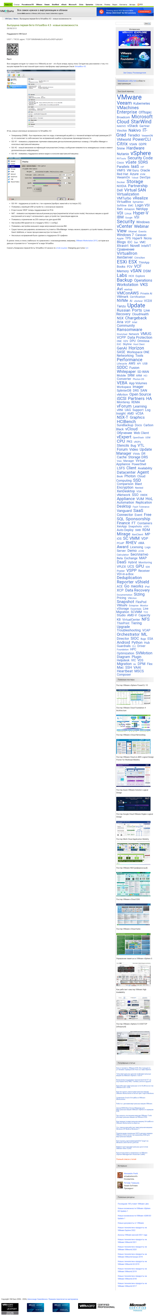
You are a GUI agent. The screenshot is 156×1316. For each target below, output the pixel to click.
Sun (136, 242)
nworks (137, 586)
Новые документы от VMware (131, 1223)
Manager (128, 460)
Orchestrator (128, 634)
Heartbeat (125, 671)
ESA (150, 639)
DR (143, 453)
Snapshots (135, 526)
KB (119, 619)
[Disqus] (60, 279)
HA (149, 398)
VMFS (121, 170)
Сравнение (125, 249)
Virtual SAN (135, 189)
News (15, 19)
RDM (146, 530)
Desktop (124, 506)
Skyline (127, 344)
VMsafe (122, 605)
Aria (120, 322)
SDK (148, 567)
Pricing (121, 598)
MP (147, 534)
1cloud (135, 177)
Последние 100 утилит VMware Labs (133, 1204)
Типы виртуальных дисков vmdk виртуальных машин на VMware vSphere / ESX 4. (133, 1074)
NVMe (122, 300)
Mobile (121, 375)
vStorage (123, 608)
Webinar (141, 226)
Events (142, 231)
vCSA (139, 413)
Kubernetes (141, 103)
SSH (128, 667)
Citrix (81, 4)
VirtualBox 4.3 (80, 66)
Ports (137, 310)
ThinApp (144, 262)
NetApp (142, 209)
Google (128, 217)
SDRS (143, 162)
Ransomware (129, 329)
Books (121, 266)
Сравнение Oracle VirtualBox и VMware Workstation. (130, 1098)
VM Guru (8, 19)
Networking (125, 356)
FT (134, 523)
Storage (135, 181)
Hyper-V (140, 212)
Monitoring (145, 562)
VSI (136, 217)
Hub (147, 643)
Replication (144, 502)
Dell (120, 190)
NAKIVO (121, 126)
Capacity (144, 615)
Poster (121, 571)
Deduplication (129, 577)
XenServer (125, 257)
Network (134, 334)
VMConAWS (128, 293)
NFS (146, 619)
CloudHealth (140, 314)
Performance (129, 359)
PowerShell (139, 464)
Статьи (16, 4)
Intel (134, 322)
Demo (132, 551)
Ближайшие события (127, 81)
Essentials (136, 608)
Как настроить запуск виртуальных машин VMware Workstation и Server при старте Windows (135, 1092)
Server (121, 551)
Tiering (136, 623)
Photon (130, 476)
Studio (121, 615)
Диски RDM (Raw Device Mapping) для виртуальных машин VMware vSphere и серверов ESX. (134, 1109)
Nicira (148, 238)
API (139, 363)
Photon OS (138, 379)
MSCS (139, 671)
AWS (132, 363)
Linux (128, 213)
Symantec (89, 4)
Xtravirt (122, 246)
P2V (129, 266)
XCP (120, 590)
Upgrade (123, 627)
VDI (120, 213)
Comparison (125, 484)
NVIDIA (121, 186)
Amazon (129, 209)
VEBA (122, 382)
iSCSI (121, 398)
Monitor (144, 605)
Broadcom (123, 117)
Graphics (137, 417)
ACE (120, 586)
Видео (114, 4)
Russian (123, 310)
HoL (149, 498)
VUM (140, 499)
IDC (129, 242)
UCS (130, 567)
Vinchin (122, 130)
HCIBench (126, 421)
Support (138, 410)
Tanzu (121, 306)
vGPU (146, 526)
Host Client (139, 344)
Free (147, 514)
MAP (143, 558)
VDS (140, 660)
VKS (144, 284)
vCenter (124, 226)
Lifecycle (122, 363)
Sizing (139, 594)
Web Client (141, 433)
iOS (119, 539)
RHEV (131, 542)
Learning (140, 406)
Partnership (138, 186)
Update (136, 305)
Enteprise (134, 605)
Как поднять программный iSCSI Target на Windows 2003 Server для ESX (132, 1141)
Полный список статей (126, 1159)
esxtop (128, 289)
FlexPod (141, 602)
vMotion (122, 394)
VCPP (121, 337)
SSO (135, 495)
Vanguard (124, 511)
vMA (141, 543)
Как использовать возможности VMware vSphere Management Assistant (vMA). (131, 1153)
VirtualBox (124, 202)
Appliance (126, 498)
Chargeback (136, 318)
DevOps (145, 177)
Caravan (140, 235)
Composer (124, 674)
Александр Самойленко (37, 1299)
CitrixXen (139, 257)
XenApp (122, 526)
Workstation (127, 284)
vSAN (135, 270)
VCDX (148, 301)
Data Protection (139, 337)
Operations (143, 280)
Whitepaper (126, 371)
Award (122, 546)
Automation (125, 502)
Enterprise (127, 112)
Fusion (134, 368)
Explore (140, 276)
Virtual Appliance (130, 462)
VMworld (124, 139)
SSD (137, 480)
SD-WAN (143, 372)
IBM (120, 217)
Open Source (140, 394)
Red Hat (122, 174)
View (122, 231)
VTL (141, 445)
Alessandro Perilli (131, 1173)
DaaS (121, 562)
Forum (122, 449)
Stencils (123, 445)
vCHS (141, 551)
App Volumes (138, 383)
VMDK (144, 495)
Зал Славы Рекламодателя (134, 73)
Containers (144, 523)
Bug (133, 445)
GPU (140, 566)
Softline (121, 205)
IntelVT (146, 246)
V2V (125, 341)
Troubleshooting (129, 630)
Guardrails (124, 646)
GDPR (142, 144)
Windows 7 (125, 235)
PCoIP (120, 543)
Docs (138, 425)
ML (144, 634)
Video (133, 449)
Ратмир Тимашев (131, 1183)
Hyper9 (137, 238)
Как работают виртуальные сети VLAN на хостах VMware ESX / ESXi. (134, 1086)
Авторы (132, 4)
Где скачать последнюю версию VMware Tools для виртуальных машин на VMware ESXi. (134, 1116)
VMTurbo (124, 198)
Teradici (134, 135)
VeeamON (147, 135)
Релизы (107, 4)
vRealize (140, 198)
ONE (119, 341)
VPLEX (121, 567)
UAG (128, 410)
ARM (139, 375)
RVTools (121, 158)
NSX (120, 318)
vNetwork (123, 495)
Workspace (124, 387)
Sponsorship (138, 518)
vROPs (137, 441)
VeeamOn (123, 177)
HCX (131, 276)
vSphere (141, 153)
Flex (149, 664)
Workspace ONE (138, 352)
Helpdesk (123, 660)
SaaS (138, 510)
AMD (130, 413)
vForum (124, 406)
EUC (119, 344)
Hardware (135, 148)
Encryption (125, 487)
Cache (122, 457)
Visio (119, 461)
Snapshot (125, 601)
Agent (143, 472)
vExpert (124, 436)
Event (138, 515)
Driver (141, 646)
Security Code (140, 158)
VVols (136, 453)
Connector (125, 515)
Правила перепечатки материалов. (63, 1299)
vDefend (138, 301)
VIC (133, 660)
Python (137, 643)
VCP (127, 322)
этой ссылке (61, 248)
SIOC (135, 638)
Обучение (124, 433)
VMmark (122, 297)
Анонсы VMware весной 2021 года (132, 1235)
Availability (145, 468)
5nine (121, 148)
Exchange (130, 558)
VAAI (137, 667)
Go (126, 586)
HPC (133, 649)
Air (134, 664)
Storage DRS (138, 457)
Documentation (124, 595)
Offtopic (145, 112)
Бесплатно (139, 554)
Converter (124, 379)
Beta (120, 558)
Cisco (120, 162)
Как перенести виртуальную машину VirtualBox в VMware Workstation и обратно (134, 1122)
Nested (139, 487)
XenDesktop (126, 491)
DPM (141, 664)
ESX (133, 262)
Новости (8, 4)
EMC (130, 205)
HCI (145, 375)
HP (142, 167)
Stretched (122, 334)
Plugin (136, 657)
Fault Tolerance (141, 506)
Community (126, 326)
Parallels (123, 167)
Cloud (123, 121)
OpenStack (138, 437)
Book (120, 476)
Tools (139, 356)
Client (131, 468)
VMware (39, 4)
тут (86, 248)
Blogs (121, 242)
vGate (131, 162)
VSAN (133, 144)
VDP (144, 539)
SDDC (122, 367)
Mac (120, 667)
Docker (121, 182)
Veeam (47, 4)
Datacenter (126, 472)
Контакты (123, 4)
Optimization (125, 653)
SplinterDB (124, 390)
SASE (121, 352)
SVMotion (144, 653)
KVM (142, 174)
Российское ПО (28, 4)
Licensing (136, 547)
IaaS (135, 166)
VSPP (131, 570)
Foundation (123, 649)
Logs (148, 547)
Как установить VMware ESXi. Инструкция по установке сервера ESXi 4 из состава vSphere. (133, 1068)
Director (123, 639)
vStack (63, 4)
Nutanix (123, 154)
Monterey (123, 402)
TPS (128, 238)
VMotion (132, 598)
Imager (138, 387)
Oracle (145, 170)
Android (123, 642)
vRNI (120, 410)
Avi (120, 288)
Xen (120, 209)
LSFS (121, 468)
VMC (143, 242)
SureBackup (125, 425)
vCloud (131, 429)
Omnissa (143, 341)
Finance (123, 523)
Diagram (123, 657)
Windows (143, 222)
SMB (138, 530)
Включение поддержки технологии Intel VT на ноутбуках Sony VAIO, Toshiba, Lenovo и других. (133, 1080)
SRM (130, 375)
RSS (141, 4)
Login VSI (142, 205)
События (98, 4)
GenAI (122, 348)
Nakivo (134, 130)
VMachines (128, 107)
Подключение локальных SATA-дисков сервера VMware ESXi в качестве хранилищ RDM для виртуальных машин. (134, 1134)
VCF (138, 266)
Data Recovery (137, 590)
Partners (136, 398)
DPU (133, 341)
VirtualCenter (131, 619)
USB (144, 363)
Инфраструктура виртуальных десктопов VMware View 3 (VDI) (132, 1147)
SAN (143, 390)
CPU (121, 441)
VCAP (146, 630)
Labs (122, 275)
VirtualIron (127, 253)
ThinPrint (123, 623)
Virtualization (128, 194)
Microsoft (73, 4)
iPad (147, 586)
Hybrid (132, 562)
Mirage (123, 533)
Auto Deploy (125, 530)
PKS (129, 441)
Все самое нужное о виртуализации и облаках (42, 10)
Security (126, 221)
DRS (136, 390)
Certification (137, 296)
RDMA (135, 402)
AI (131, 301)
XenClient (137, 534)
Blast (138, 484)
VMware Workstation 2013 (87, 241)
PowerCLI (142, 139)
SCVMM (136, 612)
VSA (138, 491)
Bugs (143, 638)
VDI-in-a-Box (125, 574)
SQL (120, 519)
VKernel (132, 231)
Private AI (146, 293)
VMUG (146, 333)
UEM (147, 437)
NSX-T (122, 417)
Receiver (144, 571)
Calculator (123, 554)
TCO (145, 612)
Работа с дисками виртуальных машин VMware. (134, 1104)
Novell (135, 246)
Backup (124, 280)
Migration (124, 664)
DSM (147, 271)
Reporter (125, 581)
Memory (123, 271)
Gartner (144, 126)
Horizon (136, 348)
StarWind (55, 4)
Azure (134, 174)
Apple (120, 238)
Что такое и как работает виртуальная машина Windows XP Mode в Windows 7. (134, 1128)
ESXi (122, 262)
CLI (134, 646)
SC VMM (131, 538)
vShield (142, 581)
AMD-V (132, 615)
